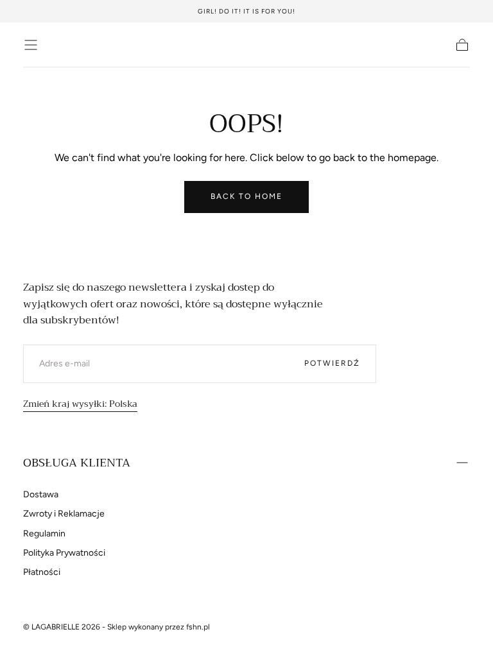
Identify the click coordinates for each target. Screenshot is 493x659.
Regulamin (44, 533)
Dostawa (40, 494)
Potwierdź (332, 363)
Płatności (41, 572)
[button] (31, 45)
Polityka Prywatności (64, 552)
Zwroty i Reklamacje (64, 513)
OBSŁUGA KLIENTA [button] (76, 462)
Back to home (246, 196)
